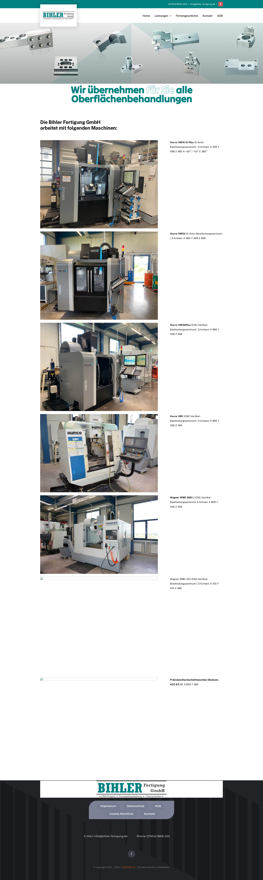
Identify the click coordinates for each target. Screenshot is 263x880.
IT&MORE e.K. (129, 867)
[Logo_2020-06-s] (58, 12)
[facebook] (220, 4)
